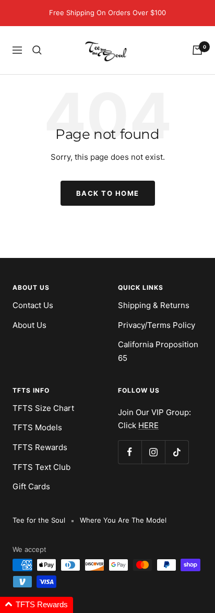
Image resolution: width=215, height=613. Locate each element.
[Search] (37, 50)
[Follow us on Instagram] (153, 452)
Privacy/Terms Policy (156, 325)
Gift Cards (31, 486)
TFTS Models (37, 427)
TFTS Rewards (40, 447)
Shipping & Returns (153, 305)
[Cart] (197, 50)
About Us (29, 325)
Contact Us (33, 305)
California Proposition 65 (158, 351)
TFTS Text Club (41, 467)
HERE (148, 425)
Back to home (107, 193)
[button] (36, 605)
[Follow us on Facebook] (129, 452)
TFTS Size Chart (43, 408)
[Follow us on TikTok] (176, 452)
